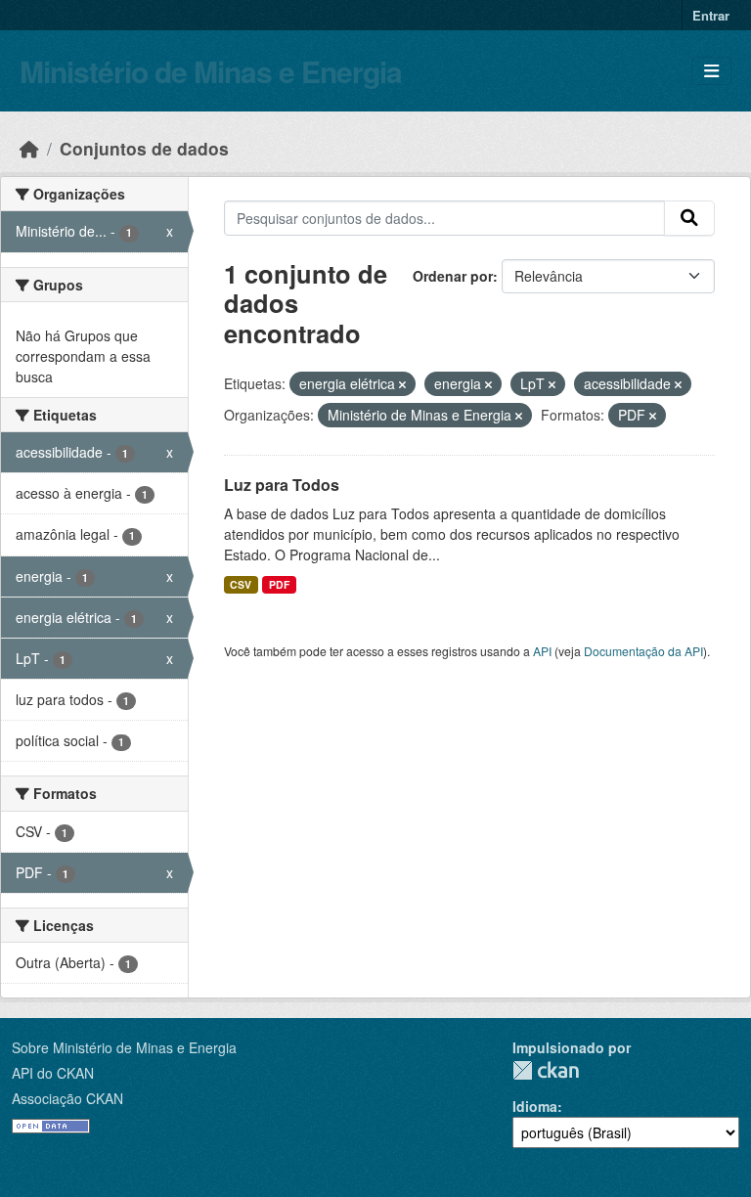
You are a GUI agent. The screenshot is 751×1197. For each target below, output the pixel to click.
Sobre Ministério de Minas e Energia (124, 1047)
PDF (279, 584)
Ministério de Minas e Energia (211, 71)
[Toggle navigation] (711, 71)
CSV (240, 584)
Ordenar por (453, 276)
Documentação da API (643, 651)
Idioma (534, 1106)
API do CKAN (53, 1073)
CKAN (545, 1070)
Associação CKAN (67, 1098)
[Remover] (402, 384)
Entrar (710, 15)
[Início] (29, 148)
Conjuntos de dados (144, 148)
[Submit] (689, 218)
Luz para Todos (281, 484)
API (542, 651)
